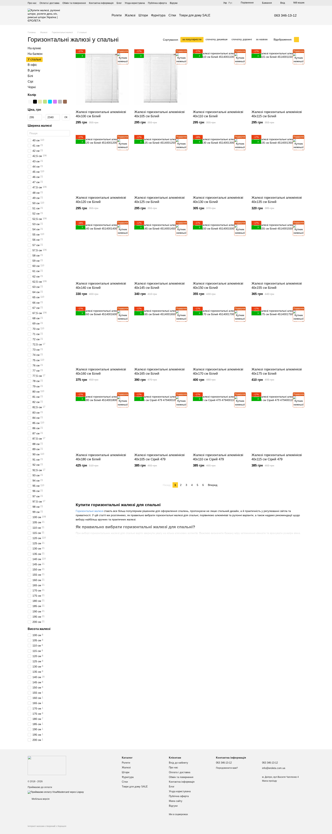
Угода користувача (135, 3)
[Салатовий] (45, 101)
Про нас (32, 3)
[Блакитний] (50, 101)
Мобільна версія (40, 799)
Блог (119, 3)
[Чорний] (35, 101)
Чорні (32, 87)
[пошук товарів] (217, 15)
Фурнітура (158, 15)
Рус (230, 3)
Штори (143, 15)
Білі (30, 76)
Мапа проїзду (269, 781)
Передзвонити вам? (227, 768)
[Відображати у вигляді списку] (301, 39)
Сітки (172, 15)
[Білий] (30, 101)
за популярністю (192, 39)
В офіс (32, 64)
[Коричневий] (65, 101)
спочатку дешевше (216, 39)
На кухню (34, 48)
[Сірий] (60, 101)
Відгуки (174, 3)
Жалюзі (130, 15)
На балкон (35, 53)
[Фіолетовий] (55, 101)
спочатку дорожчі (242, 39)
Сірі (30, 81)
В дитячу (34, 70)
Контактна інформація (101, 3)
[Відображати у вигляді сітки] (296, 39)
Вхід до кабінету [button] (178, 762)
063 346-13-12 (285, 15)
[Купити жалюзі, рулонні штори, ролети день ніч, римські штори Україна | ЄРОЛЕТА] (47, 765)
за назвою (262, 39)
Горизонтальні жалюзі (89, 510)
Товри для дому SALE (194, 15)
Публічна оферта (157, 3)
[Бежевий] (40, 101)
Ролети (117, 15)
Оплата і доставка (49, 3)
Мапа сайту (175, 801)
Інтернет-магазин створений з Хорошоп (47, 826)
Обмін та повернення (74, 3)
